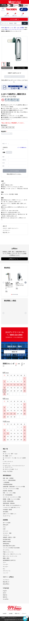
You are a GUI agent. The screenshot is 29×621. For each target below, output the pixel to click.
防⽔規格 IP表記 (6, 539)
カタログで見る (21, 68)
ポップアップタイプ (19, 29)
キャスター (5, 566)
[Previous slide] (3, 282)
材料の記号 (5, 524)
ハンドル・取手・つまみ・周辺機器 (17, 27)
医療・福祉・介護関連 (8, 478)
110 (10, 127)
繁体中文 (5, 597)
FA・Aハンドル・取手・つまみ (10, 453)
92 (13, 127)
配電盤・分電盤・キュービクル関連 (11, 499)
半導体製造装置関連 (7, 484)
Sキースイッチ (6, 463)
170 (3, 127)
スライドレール (6, 570)
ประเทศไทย (5, 599)
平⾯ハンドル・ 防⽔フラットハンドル (12, 554)
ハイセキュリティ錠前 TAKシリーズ (11, 507)
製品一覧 (7, 27)
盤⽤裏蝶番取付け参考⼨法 (9, 560)
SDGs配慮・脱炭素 (7, 509)
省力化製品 (5, 511)
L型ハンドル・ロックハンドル (10, 556)
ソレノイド (5, 573)
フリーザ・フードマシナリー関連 (11, 488)
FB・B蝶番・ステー (7, 455)
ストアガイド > (6, 230)
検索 (25, 23)
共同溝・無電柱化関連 (8, 501)
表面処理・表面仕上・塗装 (9, 537)
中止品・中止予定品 (7, 471)
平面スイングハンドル (9, 29)
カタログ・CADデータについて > (10, 228)
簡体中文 (5, 595)
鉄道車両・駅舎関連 (7, 490)
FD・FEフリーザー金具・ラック (10, 469)
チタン (4, 527)
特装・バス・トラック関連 (9, 493)
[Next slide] (25, 282)
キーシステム (6, 550)
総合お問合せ (6, 584)
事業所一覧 (17, 613)
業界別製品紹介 (7, 475)
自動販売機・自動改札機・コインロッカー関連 (14, 486)
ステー (4, 562)
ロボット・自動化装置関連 (9, 480)
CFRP (4, 529)
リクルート (24, 613)
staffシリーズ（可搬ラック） (10, 513)
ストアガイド (6, 579)
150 (6, 127)
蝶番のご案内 (6, 558)
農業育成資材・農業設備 (8, 503)
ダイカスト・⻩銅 (7, 533)
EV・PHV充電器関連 (7, 495)
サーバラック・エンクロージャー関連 (12, 497)
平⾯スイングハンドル (8, 552)
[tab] (11, 294)
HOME (2, 27)
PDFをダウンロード (7, 68)
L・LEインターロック (8, 461)
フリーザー (5, 564)
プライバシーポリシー (12, 617)
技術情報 (5, 520)
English (5, 590)
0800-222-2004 (16, 335)
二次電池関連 (6, 482)
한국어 (4, 593)
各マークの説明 (6, 522)
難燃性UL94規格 (7, 541)
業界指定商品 (6, 543)
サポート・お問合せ (8, 577)
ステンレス (5, 531)
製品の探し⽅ (6, 581)
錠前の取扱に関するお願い (9, 545)
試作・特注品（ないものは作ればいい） (12, 505)
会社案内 (4, 613)
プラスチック (6, 535)
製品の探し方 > (6, 232)
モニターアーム (6, 516)
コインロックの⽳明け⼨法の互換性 (11, 547)
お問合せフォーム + (14, 259)
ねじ (4, 568)
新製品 (4, 451)
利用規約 (3, 617)
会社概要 (10, 613)
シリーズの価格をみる (21, 147)
